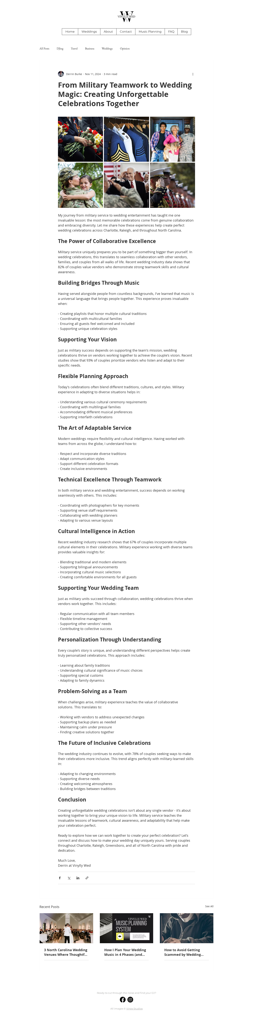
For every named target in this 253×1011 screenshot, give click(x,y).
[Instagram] (130, 999)
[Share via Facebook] (59, 878)
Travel (74, 48)
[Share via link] (87, 878)
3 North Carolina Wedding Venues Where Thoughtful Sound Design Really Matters (66, 952)
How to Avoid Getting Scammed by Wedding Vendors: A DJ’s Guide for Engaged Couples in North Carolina (185, 952)
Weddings (107, 48)
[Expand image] (80, 139)
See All (209, 906)
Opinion (125, 48)
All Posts (44, 48)
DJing (60, 48)
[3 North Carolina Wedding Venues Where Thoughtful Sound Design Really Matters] (66, 928)
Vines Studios (134, 1008)
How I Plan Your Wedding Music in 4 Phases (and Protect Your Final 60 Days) (125, 952)
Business (89, 48)
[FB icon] (123, 999)
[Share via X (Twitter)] (69, 878)
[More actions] (193, 74)
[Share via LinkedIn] (78, 878)
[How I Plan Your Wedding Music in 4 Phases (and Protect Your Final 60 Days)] (126, 928)
